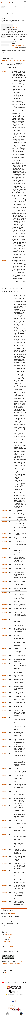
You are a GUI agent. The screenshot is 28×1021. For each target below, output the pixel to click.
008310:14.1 (5, 702)
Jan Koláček (7, 941)
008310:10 (4, 641)
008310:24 (4, 775)
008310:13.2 (5, 692)
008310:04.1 (5, 564)
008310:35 (4, 863)
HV (14, 25)
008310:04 (4, 557)
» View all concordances (7, 55)
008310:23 (4, 768)
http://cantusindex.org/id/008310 (18, 45)
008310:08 (4, 628)
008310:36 (4, 870)
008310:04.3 (5, 572)
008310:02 (4, 526)
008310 (4, 71)
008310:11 (4, 648)
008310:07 (4, 612)
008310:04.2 (5, 568)
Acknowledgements (9, 946)
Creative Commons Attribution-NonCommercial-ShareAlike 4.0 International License (14, 963)
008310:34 (4, 856)
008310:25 (4, 784)
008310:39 (4, 892)
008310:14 (4, 696)
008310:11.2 (5, 659)
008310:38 (4, 885)
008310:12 (4, 664)
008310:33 (4, 849)
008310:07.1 (5, 619)
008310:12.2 (5, 675)
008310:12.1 (5, 671)
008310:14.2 (5, 706)
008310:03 (4, 541)
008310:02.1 (5, 533)
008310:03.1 (5, 548)
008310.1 (4, 260)
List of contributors (9, 944)
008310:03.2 (5, 553)
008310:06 (4, 597)
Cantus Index (12, 913)
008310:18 (4, 732)
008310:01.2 (5, 521)
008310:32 (4, 842)
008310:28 (4, 813)
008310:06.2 (5, 608)
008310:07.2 (5, 624)
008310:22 (4, 761)
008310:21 (4, 754)
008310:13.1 (5, 686)
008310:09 (4, 635)
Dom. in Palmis (17, 27)
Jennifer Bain (7, 937)
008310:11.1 (5, 655)
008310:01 (4, 510)
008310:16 (4, 717)
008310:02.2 (5, 537)
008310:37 (4, 878)
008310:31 (4, 834)
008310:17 (4, 725)
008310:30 (4, 827)
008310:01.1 (5, 517)
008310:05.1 (5, 588)
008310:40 (4, 901)
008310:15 (4, 710)
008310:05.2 (5, 592)
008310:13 (4, 679)
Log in (15, 47)
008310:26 (4, 791)
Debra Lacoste (8, 934)
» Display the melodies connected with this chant (13, 60)
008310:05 (4, 581)
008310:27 (4, 798)
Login (5, 972)
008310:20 (4, 746)
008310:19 (4, 739)
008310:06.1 (5, 604)
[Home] (10, 1)
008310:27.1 (5, 806)
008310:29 (4, 820)
